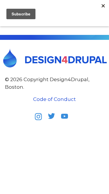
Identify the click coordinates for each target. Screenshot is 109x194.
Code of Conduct (54, 99)
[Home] (54, 58)
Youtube (67, 118)
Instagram (41, 118)
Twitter (54, 118)
